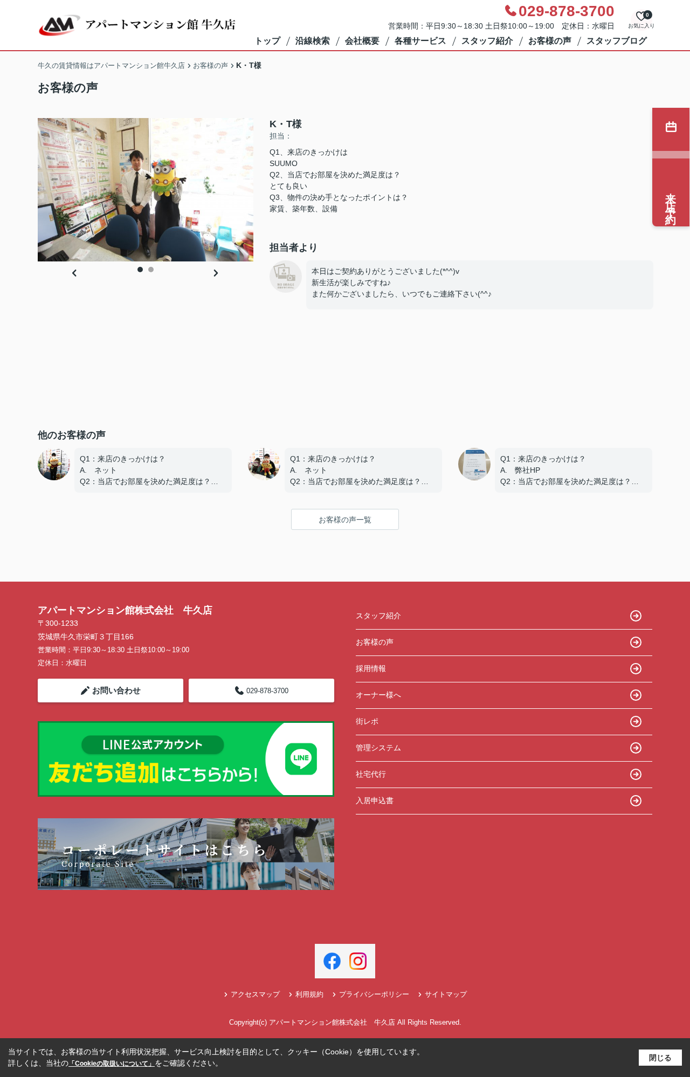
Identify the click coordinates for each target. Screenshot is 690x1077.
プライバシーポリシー (374, 994)
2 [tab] (151, 269)
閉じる (660, 1057)
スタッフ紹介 (487, 40)
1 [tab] (140, 269)
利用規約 (309, 994)
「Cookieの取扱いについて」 (111, 1063)
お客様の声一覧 (345, 519)
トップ (267, 40)
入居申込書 (375, 800)
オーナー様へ (378, 695)
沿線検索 (312, 40)
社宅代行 (371, 774)
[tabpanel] (145, 189)
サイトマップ (446, 994)
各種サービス (420, 40)
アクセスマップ (255, 994)
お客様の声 (549, 40)
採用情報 (371, 668)
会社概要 (362, 40)
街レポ (367, 721)
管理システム (378, 747)
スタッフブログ (616, 40)
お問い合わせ (116, 690)
